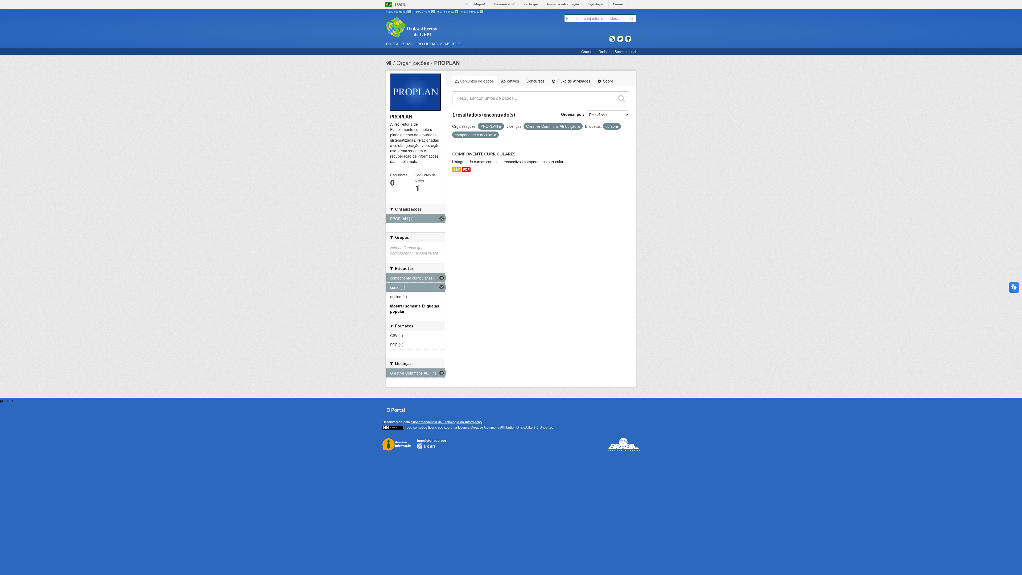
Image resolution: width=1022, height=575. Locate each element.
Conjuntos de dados (477, 81)
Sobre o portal (625, 52)
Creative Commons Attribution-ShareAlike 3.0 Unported (512, 427)
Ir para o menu (424, 11)
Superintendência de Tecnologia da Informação (446, 422)
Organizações (413, 63)
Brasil (400, 4)
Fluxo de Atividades (573, 81)
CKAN (426, 446)
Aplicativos (510, 81)
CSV (456, 169)
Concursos (535, 81)
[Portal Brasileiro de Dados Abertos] (443, 28)
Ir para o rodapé (471, 11)
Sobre (607, 81)
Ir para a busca (447, 11)
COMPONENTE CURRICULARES (484, 153)
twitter (620, 41)
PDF (466, 169)
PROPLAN (447, 63)
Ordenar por (572, 114)
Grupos (586, 52)
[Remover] (500, 126)
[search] (631, 18)
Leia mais (409, 161)
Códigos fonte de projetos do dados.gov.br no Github (628, 41)
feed (612, 41)
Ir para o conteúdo (398, 11)
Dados (603, 52)
